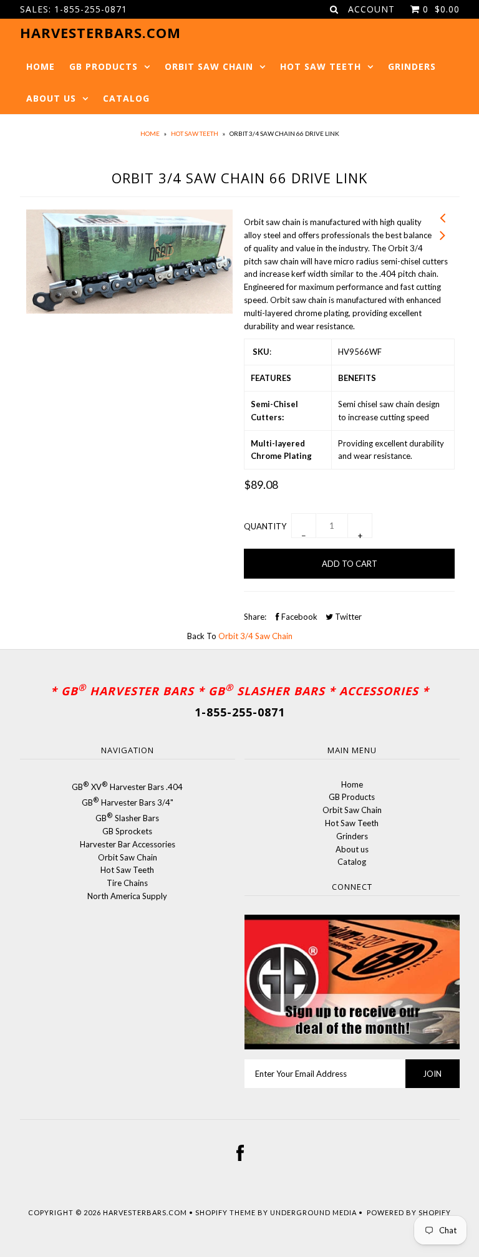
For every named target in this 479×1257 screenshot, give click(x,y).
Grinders (412, 66)
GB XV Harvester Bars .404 (127, 787)
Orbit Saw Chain (209, 66)
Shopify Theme (225, 1212)
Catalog (126, 98)
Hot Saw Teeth (320, 66)
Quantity (265, 526)
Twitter (347, 617)
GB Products (103, 66)
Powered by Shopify (409, 1212)
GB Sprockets (127, 831)
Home (40, 66)
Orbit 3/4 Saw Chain (255, 636)
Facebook (298, 617)
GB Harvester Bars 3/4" (127, 802)
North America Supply (127, 896)
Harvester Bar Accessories (127, 844)
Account (371, 9)
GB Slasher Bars (127, 818)
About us (51, 98)
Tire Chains (127, 883)
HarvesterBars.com (145, 1212)
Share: (255, 617)
